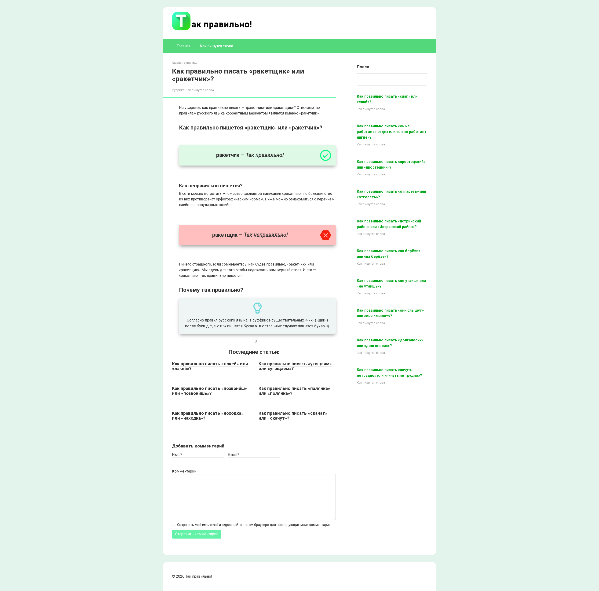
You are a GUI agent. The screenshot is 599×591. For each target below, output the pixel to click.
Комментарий (184, 471)
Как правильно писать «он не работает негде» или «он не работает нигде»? (392, 132)
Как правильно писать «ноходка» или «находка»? (208, 415)
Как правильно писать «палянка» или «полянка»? (294, 391)
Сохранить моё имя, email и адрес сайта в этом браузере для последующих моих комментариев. (255, 525)
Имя (177, 454)
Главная (183, 46)
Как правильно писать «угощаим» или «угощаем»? (295, 366)
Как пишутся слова (216, 46)
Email (233, 454)
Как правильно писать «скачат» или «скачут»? (293, 415)
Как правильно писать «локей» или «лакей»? (210, 366)
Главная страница (184, 62)
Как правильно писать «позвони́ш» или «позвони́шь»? (209, 391)
